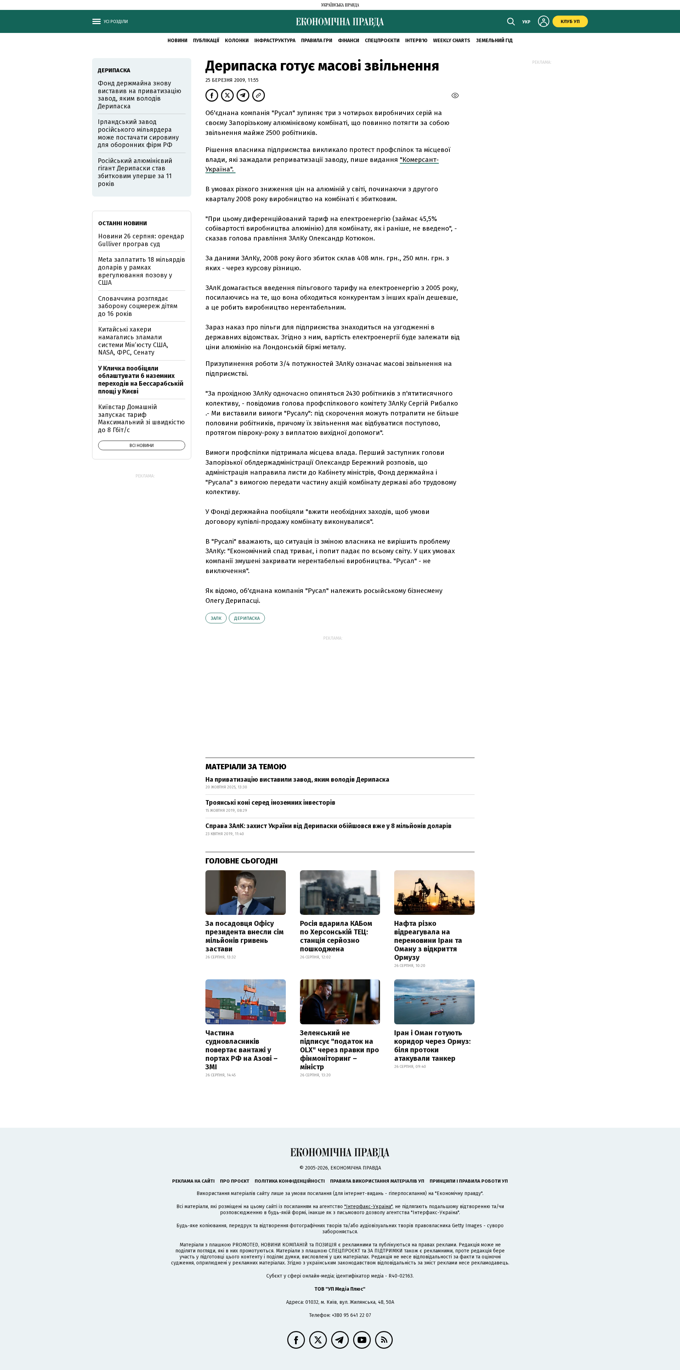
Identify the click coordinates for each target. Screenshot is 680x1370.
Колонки (237, 41)
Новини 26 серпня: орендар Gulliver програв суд (141, 240)
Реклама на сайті (193, 1181)
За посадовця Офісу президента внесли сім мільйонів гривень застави (244, 936)
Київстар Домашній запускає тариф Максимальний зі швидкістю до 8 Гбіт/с (141, 418)
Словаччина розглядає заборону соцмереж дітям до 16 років (137, 306)
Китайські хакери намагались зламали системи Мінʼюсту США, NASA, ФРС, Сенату (133, 340)
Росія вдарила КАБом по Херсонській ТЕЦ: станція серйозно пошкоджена (336, 936)
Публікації (206, 41)
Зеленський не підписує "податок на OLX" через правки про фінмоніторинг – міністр (339, 1050)
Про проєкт (234, 1181)
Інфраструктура (274, 41)
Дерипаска (247, 618)
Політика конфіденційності (290, 1181)
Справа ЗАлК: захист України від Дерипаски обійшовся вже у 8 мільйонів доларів (328, 826)
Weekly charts (451, 41)
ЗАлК (216, 618)
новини (177, 41)
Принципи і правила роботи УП (469, 1181)
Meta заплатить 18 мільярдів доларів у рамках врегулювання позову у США (141, 271)
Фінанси (348, 41)
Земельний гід (494, 41)
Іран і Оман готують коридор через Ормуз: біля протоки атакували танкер (432, 1046)
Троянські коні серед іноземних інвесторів (270, 802)
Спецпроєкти (382, 41)
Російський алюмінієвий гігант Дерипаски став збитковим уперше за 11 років (135, 172)
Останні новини (122, 223)
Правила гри (316, 41)
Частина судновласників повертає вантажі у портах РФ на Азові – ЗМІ (241, 1050)
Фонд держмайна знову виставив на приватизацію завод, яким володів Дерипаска (139, 94)
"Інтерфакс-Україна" (368, 1207)
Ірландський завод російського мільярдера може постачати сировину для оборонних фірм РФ (138, 133)
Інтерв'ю (416, 41)
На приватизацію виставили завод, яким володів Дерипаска (297, 779)
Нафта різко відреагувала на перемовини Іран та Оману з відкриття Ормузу (428, 940)
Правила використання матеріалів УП (377, 1181)
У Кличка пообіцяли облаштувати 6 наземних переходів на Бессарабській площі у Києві (140, 379)
